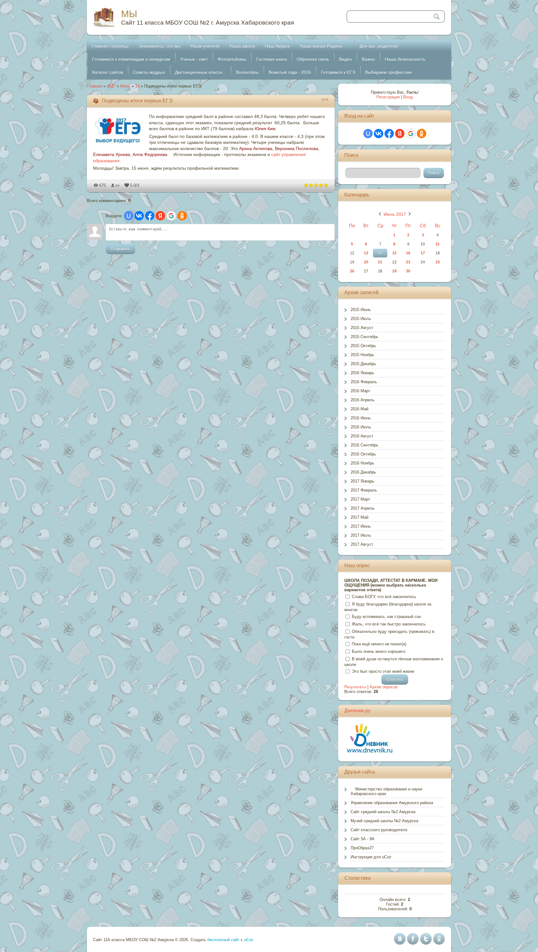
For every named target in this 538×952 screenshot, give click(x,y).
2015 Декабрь (363, 363)
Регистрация (388, 97)
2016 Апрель (363, 400)
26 (352, 271)
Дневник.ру (357, 710)
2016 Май (359, 409)
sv (117, 185)
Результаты (355, 687)
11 (438, 244)
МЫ (129, 14)
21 (380, 262)
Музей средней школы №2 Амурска (384, 820)
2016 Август (362, 436)
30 (408, 271)
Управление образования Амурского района (392, 802)
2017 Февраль (364, 490)
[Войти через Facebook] (149, 215)
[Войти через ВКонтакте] (139, 215)
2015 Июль (361, 318)
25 (438, 262)
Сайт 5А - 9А (363, 839)
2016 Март (360, 391)
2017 (111, 86)
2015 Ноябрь (362, 354)
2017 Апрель (363, 508)
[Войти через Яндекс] (160, 215)
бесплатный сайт (223, 939)
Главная (94, 86)
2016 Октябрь (363, 454)
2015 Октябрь (363, 345)
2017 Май (359, 517)
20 (366, 262)
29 (394, 271)
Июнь (125, 86)
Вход (408, 97)
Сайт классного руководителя (379, 829)
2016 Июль (361, 427)
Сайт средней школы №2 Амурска (383, 811)
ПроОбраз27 (362, 848)
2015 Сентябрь (364, 336)
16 (408, 253)
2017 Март (360, 499)
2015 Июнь (361, 309)
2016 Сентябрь (364, 445)
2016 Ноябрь (362, 463)
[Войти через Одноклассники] (182, 215)
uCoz (248, 939)
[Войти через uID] (128, 215)
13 (366, 253)
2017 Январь (362, 481)
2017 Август (362, 544)
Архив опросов (384, 687)
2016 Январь (362, 372)
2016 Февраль (364, 381)
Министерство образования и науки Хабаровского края (386, 791)
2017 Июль (361, 535)
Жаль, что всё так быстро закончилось (389, 624)
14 (137, 86)
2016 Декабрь (363, 472)
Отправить (120, 249)
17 (423, 253)
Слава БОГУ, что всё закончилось (384, 596)
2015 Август (362, 327)
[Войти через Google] (171, 216)
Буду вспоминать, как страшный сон (386, 616)
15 (394, 253)
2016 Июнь (361, 418)
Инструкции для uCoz (371, 857)
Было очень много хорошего (378, 651)
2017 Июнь (361, 526)
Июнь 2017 (395, 214)
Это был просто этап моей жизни (383, 671)
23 (408, 262)
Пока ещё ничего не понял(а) (379, 644)
